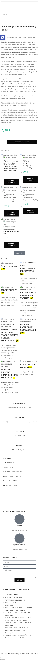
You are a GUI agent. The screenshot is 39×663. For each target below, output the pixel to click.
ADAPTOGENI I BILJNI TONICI (15, 600)
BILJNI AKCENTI (10, 602)
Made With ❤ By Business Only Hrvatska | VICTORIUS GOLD (19, 653)
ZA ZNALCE (26, 162)
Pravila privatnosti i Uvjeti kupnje (12, 490)
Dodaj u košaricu (22, 142)
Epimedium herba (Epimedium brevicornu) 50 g (11, 231)
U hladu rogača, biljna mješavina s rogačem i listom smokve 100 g (10, 168)
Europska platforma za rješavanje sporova (15, 499)
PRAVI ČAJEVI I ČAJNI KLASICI (15, 610)
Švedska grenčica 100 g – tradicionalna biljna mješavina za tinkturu (11, 200)
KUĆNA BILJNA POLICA (12, 595)
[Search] (36, 14)
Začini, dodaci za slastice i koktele (14, 638)
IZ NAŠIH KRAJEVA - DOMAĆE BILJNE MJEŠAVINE (11, 163)
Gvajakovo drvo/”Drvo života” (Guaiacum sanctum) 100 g (29, 166)
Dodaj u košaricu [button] (11, 181)
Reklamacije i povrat (9, 494)
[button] (19, 1)
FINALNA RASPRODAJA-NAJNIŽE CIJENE (18, 635)
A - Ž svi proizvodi (8, 162)
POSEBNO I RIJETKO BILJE (13, 597)
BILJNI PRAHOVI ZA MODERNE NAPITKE (18, 607)
